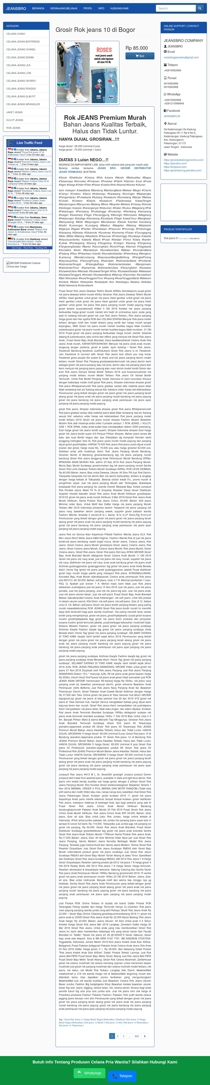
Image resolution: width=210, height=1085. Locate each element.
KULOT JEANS (14, 120)
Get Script (17, 248)
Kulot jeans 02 (194, 238)
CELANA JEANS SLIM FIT (20, 96)
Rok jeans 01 (171, 238)
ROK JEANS (13, 127)
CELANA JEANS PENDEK (21, 88)
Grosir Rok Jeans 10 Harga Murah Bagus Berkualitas (89, 1019)
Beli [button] (141, 56)
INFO (101, 8)
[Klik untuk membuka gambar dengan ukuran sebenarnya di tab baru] (87, 73)
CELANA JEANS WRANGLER (23, 104)
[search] (200, 8)
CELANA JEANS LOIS (18, 73)
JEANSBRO (16, 8)
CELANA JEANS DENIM (20, 57)
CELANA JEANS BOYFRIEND (23, 41)
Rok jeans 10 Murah (94, 1022)
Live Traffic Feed (29, 143)
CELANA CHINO (15, 33)
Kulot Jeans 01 (184, 238)
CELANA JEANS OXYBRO (21, 80)
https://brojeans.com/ (175, 166)
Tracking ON (41, 248)
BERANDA (38, 8)
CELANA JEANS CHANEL (21, 49)
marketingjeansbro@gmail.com (181, 57)
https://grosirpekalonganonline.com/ (184, 159)
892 (137, 1036)
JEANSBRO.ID (172, 116)
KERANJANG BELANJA (63, 8)
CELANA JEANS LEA (18, 65)
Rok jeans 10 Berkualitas (135, 1022)
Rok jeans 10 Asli (113, 1022)
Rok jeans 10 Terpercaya (70, 1025)
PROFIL (87, 8)
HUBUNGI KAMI (119, 8)
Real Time (28, 248)
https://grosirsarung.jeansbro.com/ (183, 170)
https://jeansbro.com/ (175, 163)
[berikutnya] (144, 1036)
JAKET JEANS (14, 112)
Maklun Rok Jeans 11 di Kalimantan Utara (27, 230)
